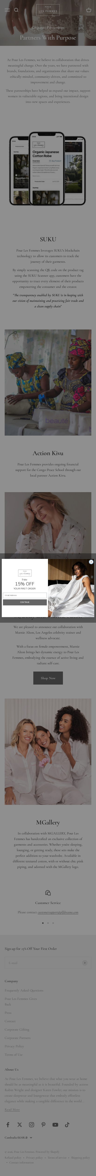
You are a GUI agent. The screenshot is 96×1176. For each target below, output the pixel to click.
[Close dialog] (91, 562)
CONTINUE (25, 602)
